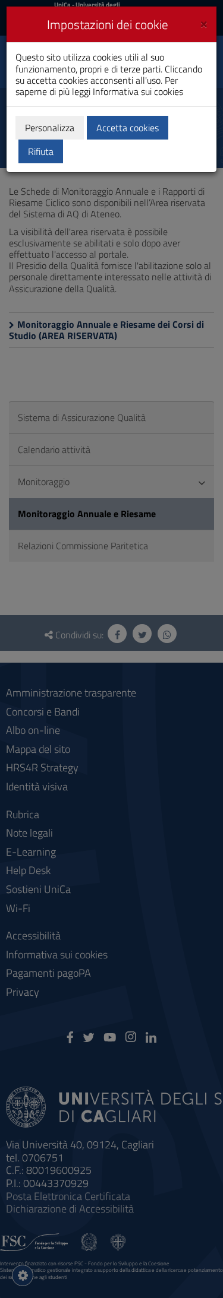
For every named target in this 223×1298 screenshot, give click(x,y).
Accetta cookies (127, 128)
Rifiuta (41, 151)
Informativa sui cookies (138, 91)
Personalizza (49, 128)
